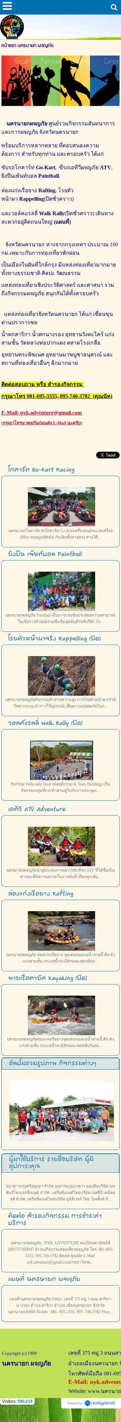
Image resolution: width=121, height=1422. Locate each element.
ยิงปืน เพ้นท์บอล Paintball (45, 554)
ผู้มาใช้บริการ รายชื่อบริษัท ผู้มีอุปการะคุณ (51, 1163)
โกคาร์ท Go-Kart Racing (41, 470)
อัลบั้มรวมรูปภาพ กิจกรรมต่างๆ (52, 1063)
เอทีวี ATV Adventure (37, 809)
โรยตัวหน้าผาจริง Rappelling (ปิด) (54, 639)
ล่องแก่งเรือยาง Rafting (40, 894)
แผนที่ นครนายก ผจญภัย (44, 1279)
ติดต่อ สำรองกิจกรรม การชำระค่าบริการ (55, 1219)
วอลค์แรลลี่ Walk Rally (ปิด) (45, 723)
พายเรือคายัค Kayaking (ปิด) (47, 978)
